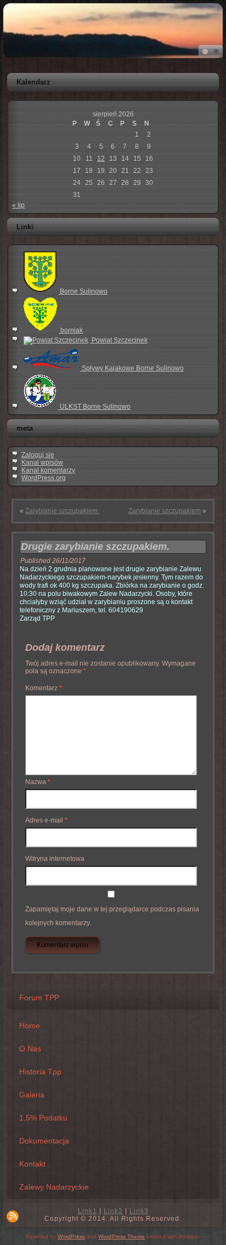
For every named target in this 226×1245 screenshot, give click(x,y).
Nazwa (37, 782)
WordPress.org (43, 478)
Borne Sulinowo (83, 291)
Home (29, 1025)
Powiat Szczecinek (119, 340)
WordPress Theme (121, 1236)
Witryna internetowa (54, 859)
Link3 (139, 1211)
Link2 (113, 1211)
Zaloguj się (37, 455)
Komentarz (43, 688)
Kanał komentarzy (48, 470)
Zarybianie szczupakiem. (62, 511)
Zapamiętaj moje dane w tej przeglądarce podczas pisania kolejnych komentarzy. (112, 916)
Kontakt (32, 1163)
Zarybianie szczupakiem (164, 511)
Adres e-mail (46, 820)
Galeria (31, 1094)
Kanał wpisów (42, 462)
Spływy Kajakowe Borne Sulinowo (132, 368)
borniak (71, 330)
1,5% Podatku (43, 1117)
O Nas (30, 1048)
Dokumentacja (44, 1140)
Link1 (87, 1211)
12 (101, 158)
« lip (18, 205)
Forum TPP (39, 997)
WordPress (71, 1236)
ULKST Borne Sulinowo (94, 406)
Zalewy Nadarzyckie (54, 1186)
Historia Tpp (40, 1071)
